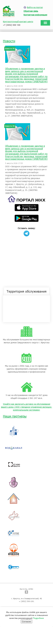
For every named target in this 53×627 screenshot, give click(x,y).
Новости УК (10, 48)
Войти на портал (35, 7)
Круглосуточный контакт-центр (18, 21)
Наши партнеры (14, 416)
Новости (9, 41)
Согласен (26, 621)
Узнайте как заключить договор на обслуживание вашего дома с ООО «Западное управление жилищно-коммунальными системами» (26, 407)
